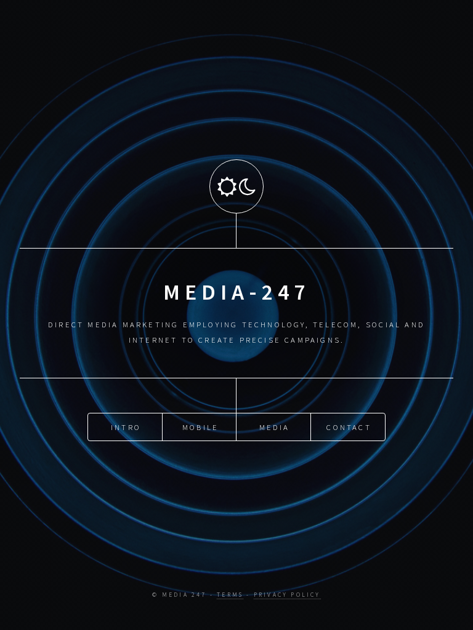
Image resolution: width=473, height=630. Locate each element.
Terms (230, 595)
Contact (348, 427)
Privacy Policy (287, 595)
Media (274, 427)
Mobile (200, 427)
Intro (126, 427)
